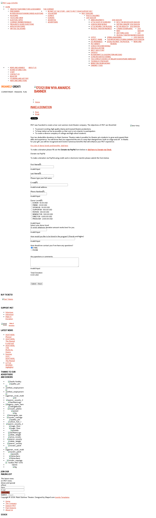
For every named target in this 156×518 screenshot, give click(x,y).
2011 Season (140, 34)
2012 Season (140, 29)
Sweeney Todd (97, 65)
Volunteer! (52, 13)
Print (37, 112)
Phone (35, 250)
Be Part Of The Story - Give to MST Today (65, 11)
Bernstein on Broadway (100, 63)
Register (13, 76)
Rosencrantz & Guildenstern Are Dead (106, 55)
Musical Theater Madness (126, 35)
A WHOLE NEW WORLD (99, 24)
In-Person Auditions (18, 13)
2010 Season (139, 37)
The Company (48, 9)
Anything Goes (122, 33)
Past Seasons (87, 13)
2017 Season (91, 18)
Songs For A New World (100, 46)
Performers (15, 11)
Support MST (87, 11)
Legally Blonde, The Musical (118, 42)
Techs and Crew (16, 18)
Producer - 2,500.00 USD (43, 219)
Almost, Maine (96, 39)
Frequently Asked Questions (22, 24)
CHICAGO (94, 52)
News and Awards (17, 68)
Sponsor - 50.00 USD (41, 207)
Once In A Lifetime (97, 48)
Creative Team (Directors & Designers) (25, 9)
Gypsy (93, 37)
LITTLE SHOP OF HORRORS (100, 22)
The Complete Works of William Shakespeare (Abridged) (113, 59)
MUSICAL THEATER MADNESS (101, 28)
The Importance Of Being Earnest (120, 39)
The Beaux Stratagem (99, 61)
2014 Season (135, 24)
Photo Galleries (93, 15)
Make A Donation (41, 107)
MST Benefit (95, 44)
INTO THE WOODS (123, 22)
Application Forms (17, 26)
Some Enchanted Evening (101, 57)
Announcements (97, 20)
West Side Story (97, 50)
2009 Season (139, 39)
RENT (118, 31)
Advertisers (53, 22)
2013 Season (135, 26)
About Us (32, 68)
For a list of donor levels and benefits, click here (49, 146)
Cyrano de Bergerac (124, 28)
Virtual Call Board (17, 28)
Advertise (52, 20)
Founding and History (19, 78)
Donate (51, 15)
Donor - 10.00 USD (40, 203)
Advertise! (9, 314)
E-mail (35, 248)
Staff (12, 72)
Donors (51, 18)
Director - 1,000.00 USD (42, 216)
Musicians (14, 15)
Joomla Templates (62, 497)
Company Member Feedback (20, 22)
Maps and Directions (18, 81)
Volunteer (9, 312)
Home (7, 7)
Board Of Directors (18, 70)
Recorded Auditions (35, 13)
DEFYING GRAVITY (123, 24)
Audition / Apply (16, 20)
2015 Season (135, 22)
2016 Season (117, 20)
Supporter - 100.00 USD (42, 210)
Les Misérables (96, 42)
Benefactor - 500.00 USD (43, 214)
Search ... (4, 495)
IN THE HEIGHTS (122, 26)
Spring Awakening (114, 37)
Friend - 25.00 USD (40, 205)
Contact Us (15, 74)
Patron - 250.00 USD (41, 212)
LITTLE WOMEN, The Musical (101, 26)
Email (37, 114)
